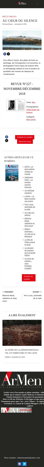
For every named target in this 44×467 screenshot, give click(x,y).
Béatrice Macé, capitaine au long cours (9, 296)
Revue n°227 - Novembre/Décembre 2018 (22, 88)
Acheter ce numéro (28, 277)
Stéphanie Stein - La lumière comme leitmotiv (29, 182)
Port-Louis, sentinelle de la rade (30, 206)
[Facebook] (4, 53)
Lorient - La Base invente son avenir (30, 198)
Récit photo (9, 16)
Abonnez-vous (25, 142)
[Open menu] (37, 4)
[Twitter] (24, 464)
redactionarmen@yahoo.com (28, 458)
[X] (8, 53)
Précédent (5, 342)
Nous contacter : (10, 458)
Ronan (10, 24)
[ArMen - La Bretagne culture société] (22, 3)
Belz (33, 102)
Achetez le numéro (24, 137)
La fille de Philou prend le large (30, 242)
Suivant (39, 342)
